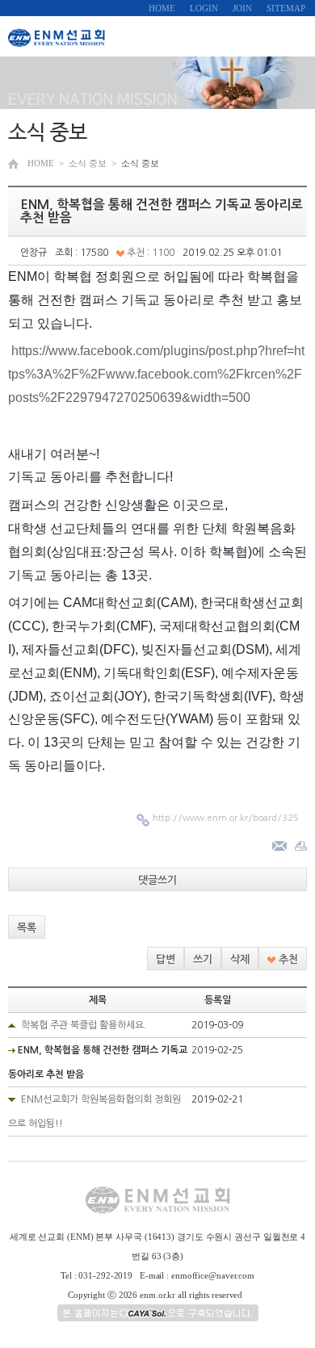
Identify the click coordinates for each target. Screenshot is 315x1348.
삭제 (240, 959)
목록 (26, 928)
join (242, 8)
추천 (286, 959)
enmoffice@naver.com (212, 1275)
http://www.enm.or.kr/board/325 (226, 818)
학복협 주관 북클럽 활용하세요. (84, 1025)
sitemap (286, 8)
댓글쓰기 (157, 880)
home (162, 8)
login (204, 8)
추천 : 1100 (149, 252)
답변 (165, 959)
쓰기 (202, 959)
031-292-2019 (105, 1275)
